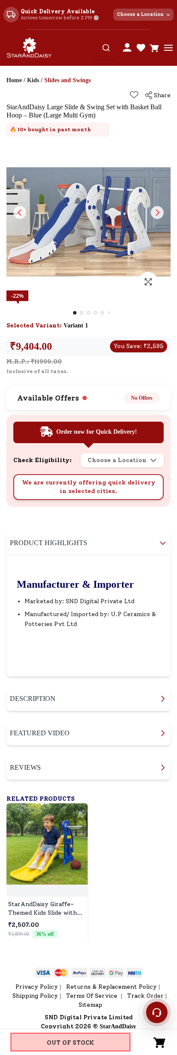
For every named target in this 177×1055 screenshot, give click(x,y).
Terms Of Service (92, 995)
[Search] (106, 47)
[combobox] (106, 47)
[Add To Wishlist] (134, 94)
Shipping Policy (35, 995)
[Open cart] (155, 48)
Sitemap (90, 1005)
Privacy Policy (36, 986)
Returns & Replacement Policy (111, 986)
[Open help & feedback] (157, 1012)
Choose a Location (140, 14)
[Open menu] (168, 48)
